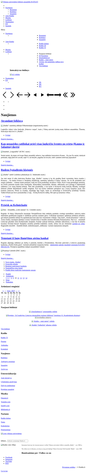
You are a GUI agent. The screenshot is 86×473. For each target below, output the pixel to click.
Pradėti (8, 274)
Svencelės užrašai (11, 264)
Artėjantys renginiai (8, 362)
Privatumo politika (68, 467)
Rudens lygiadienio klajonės (17, 169)
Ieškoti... (4, 441)
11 (18, 278)
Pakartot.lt (4, 398)
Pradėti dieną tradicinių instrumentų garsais (20, 270)
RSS (7, 463)
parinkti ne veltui (78, 224)
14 (26, 278)
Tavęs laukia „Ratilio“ (13, 262)
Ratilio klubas (6, 418)
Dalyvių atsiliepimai (8, 386)
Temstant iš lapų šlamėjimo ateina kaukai (24, 238)
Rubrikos (4, 358)
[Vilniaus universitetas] (11, 433)
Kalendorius (5, 426)
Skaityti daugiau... (7, 139)
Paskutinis (9, 282)
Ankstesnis (10, 276)
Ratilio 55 (4, 338)
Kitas (8, 280)
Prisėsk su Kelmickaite (14, 205)
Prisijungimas (5, 430)
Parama (3, 341)
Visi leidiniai (5, 329)
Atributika (4, 345)
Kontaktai (4, 349)
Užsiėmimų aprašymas (9, 382)
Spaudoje (4, 365)
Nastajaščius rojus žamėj (14, 268)
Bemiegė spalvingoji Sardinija (16, 266)
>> (19, 291)
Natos (3, 422)
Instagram (8, 459)
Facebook (8, 457)
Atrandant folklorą (12, 120)
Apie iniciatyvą (6, 378)
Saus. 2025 (11, 291)
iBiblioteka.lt (5, 409)
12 (21, 278)
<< (3, 291)
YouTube (8, 461)
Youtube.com (5, 402)
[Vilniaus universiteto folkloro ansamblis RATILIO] (19, 2)
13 (24, 278)
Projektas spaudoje (7, 389)
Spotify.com (5, 406)
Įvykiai (7, 135)
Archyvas (4, 369)
